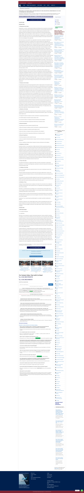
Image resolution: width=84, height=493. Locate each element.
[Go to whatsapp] (82, 490)
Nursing (57, 330)
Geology (57, 254)
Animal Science (58, 153)
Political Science (59, 346)
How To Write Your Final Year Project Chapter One (60, 421)
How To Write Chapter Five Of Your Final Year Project (59, 458)
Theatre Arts (58, 385)
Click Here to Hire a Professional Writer (36, 256)
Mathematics (58, 308)
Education (58, 215)
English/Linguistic (59, 226)
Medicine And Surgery (60, 321)
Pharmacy (58, 340)
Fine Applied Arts (59, 234)
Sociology (57, 375)
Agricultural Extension (60, 147)
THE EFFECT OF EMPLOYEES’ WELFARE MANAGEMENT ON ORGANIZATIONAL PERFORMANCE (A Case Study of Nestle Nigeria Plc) (59, 37)
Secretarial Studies (59, 367)
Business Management (60, 175)
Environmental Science (60, 230)
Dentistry (57, 209)
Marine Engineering (59, 302)
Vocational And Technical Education (58, 398)
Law (57, 290)
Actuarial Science (59, 141)
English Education (59, 223)
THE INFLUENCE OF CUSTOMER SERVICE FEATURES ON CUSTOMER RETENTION (48, 268)
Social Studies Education (58, 373)
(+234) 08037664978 (26, 277)
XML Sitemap (33, 478)
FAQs (32, 475)
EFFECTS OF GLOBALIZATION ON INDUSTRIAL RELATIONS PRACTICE (59, 125)
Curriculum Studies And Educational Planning (59, 207)
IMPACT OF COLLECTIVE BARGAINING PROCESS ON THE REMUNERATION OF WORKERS (59, 95)
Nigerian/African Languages (58, 328)
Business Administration (57, 171)
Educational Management (57, 217)
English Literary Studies (60, 225)
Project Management (60, 351)
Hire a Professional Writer (35, 477)
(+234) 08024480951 (26, 279)
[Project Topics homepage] (20, 5)
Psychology (58, 353)
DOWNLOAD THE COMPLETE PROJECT (36, 19)
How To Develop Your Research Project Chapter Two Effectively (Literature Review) (60, 431)
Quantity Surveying (59, 359)
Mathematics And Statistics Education (58, 311)
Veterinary (58, 395)
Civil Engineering (59, 183)
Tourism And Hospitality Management (59, 390)
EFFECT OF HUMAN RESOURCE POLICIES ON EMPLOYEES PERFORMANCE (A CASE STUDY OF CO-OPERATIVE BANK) (59, 51)
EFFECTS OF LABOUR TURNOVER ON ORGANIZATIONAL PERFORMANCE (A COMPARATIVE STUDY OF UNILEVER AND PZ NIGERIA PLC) (59, 119)
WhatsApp (31, 291)
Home (20, 7)
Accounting (58, 137)
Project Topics (33, 474)
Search (51, 284)
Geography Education (60, 252)
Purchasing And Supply (60, 357)
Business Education (59, 173)
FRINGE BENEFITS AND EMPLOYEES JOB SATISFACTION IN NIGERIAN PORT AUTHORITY (59, 106)
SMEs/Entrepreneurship (59, 370)
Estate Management (59, 232)
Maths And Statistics (59, 313)
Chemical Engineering (60, 177)
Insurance (58, 278)
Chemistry (58, 179)
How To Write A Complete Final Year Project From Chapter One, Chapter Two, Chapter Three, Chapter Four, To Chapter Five (60, 412)
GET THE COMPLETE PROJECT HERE (36, 247)
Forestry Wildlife (59, 244)
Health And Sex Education (58, 261)
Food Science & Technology (58, 242)
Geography (58, 250)
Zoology (57, 400)
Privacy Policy (49, 475)
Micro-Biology (58, 323)
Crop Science (58, 204)
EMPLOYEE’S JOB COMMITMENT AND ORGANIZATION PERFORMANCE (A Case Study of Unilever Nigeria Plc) (59, 112)
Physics (57, 344)
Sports (57, 379)
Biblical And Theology (60, 159)
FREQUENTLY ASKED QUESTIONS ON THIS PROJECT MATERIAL (28, 325)
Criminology (58, 202)
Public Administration (60, 355)
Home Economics (59, 268)
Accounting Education (60, 139)
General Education (59, 248)
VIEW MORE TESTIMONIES (23, 323)
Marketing (58, 304)
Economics (58, 211)
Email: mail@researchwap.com (52, 486)
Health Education (59, 263)
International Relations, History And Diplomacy (59, 284)
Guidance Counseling (60, 256)
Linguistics (58, 295)
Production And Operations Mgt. (58, 349)
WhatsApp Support (50, 487)
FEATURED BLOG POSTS (60, 407)
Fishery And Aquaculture (57, 237)
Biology (57, 163)
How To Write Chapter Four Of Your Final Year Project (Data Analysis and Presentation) (59, 450)
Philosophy (58, 342)
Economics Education (59, 213)
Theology (57, 387)
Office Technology (59, 335)
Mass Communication (60, 306)
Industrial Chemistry (59, 273)
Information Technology (57, 276)
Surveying (58, 381)
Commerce (58, 188)
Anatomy (57, 151)
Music (57, 325)
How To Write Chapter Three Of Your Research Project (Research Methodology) (59, 441)
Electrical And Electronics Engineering (59, 221)
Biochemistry (58, 161)
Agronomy (58, 149)
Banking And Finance (60, 157)
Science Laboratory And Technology (59, 365)
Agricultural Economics (60, 145)
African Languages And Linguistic (59, 135)
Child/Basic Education (60, 181)
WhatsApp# (38, 338)
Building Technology (59, 168)
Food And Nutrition (59, 239)
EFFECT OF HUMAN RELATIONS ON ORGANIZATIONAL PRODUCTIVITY (58, 83)
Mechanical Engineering (57, 319)
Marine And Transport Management (59, 300)
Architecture (58, 155)
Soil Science (58, 377)
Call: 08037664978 (50, 484)
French (57, 246)
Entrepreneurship (59, 228)
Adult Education (59, 143)
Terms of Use (49, 474)
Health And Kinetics (59, 258)
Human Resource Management (26, 7)
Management (58, 297)
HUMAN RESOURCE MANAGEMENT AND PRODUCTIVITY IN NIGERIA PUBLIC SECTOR (58, 101)
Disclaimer (49, 477)
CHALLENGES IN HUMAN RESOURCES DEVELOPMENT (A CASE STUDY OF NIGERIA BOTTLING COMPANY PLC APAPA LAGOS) (59, 77)
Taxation (57, 383)
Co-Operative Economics (58, 185)
